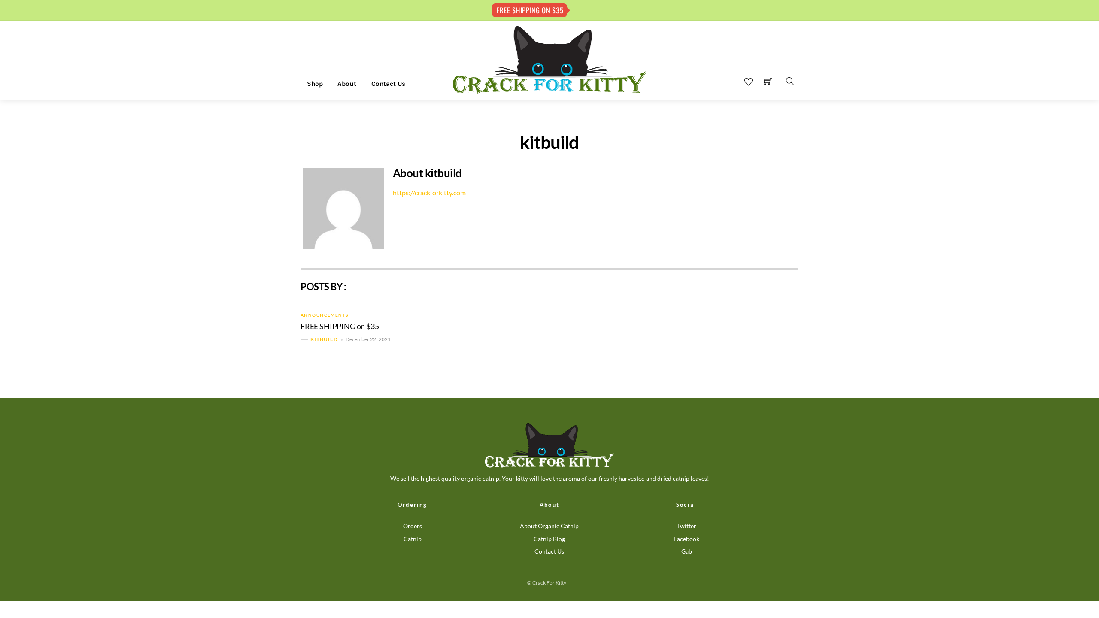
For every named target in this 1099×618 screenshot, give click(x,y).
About (346, 84)
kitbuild (324, 339)
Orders (412, 526)
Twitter (686, 526)
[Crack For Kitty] (549, 59)
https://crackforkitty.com (429, 192)
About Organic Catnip (549, 526)
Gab (686, 551)
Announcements (325, 314)
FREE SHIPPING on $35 (340, 326)
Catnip (413, 538)
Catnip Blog (549, 538)
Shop (315, 84)
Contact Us (388, 84)
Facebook (686, 538)
